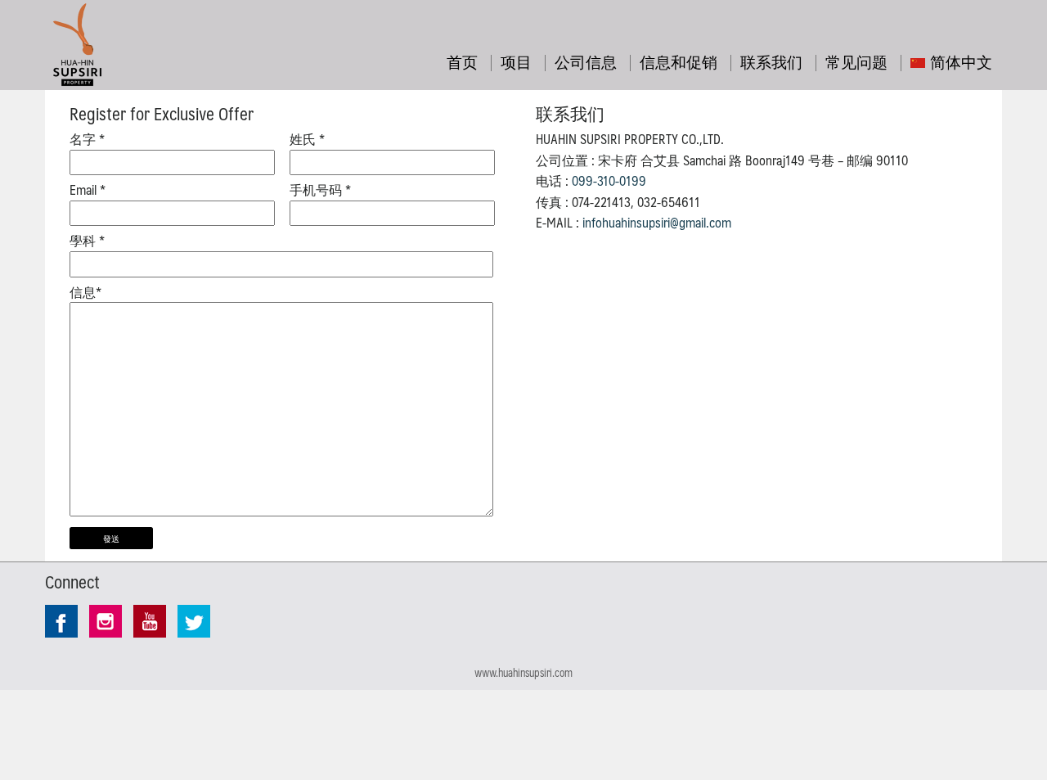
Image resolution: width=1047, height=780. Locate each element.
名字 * (87, 139)
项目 (516, 61)
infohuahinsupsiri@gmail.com (656, 222)
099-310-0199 (609, 180)
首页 (462, 61)
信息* (85, 292)
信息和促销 (678, 61)
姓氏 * (307, 139)
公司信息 (586, 61)
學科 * (87, 240)
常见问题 (856, 61)
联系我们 (771, 61)
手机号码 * (320, 190)
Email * (88, 190)
